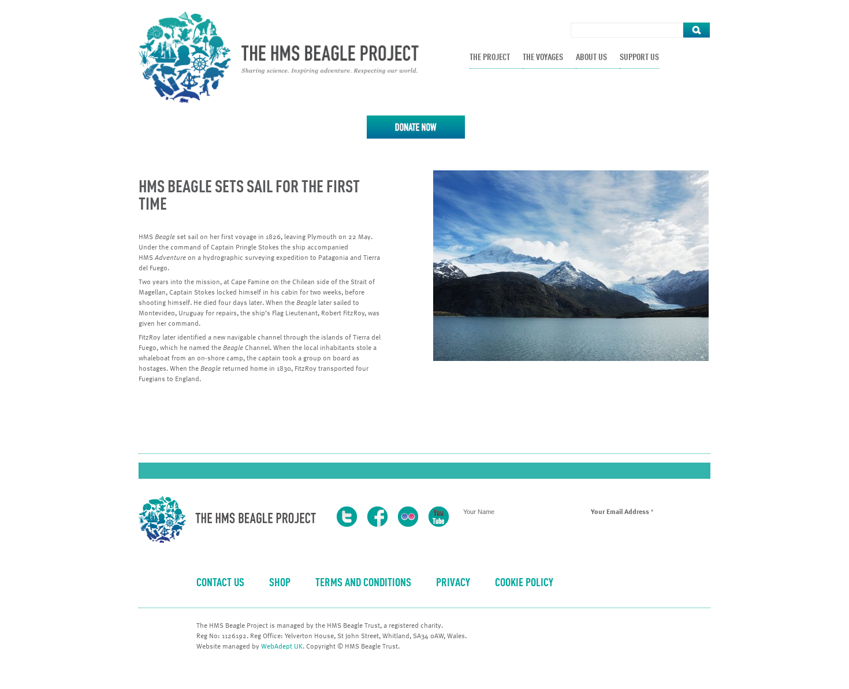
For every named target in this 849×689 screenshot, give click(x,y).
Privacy (453, 583)
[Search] (696, 30)
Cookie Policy (524, 583)
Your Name (478, 511)
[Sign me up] (585, 550)
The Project (490, 57)
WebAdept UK (282, 645)
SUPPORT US (639, 57)
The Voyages (543, 57)
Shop (280, 583)
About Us (591, 57)
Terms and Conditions (363, 583)
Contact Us (220, 583)
